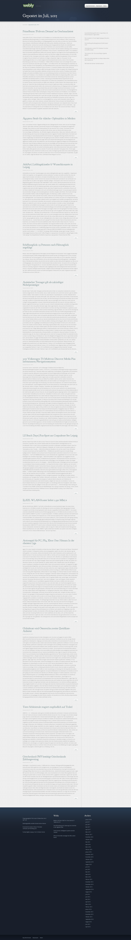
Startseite (25, 24)
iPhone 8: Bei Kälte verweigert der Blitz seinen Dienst (64, 836)
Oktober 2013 (89, 916)
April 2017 (88, 829)
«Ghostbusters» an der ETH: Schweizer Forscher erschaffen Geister (96, 49)
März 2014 (88, 904)
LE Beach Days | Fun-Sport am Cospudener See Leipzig (50, 435)
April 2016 (88, 844)
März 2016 (88, 847)
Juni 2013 (88, 924)
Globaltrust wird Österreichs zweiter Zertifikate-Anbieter (46, 630)
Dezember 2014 (89, 882)
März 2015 (88, 877)
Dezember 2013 (89, 911)
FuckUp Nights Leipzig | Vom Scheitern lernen (34, 832)
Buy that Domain (90, 6)
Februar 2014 (89, 907)
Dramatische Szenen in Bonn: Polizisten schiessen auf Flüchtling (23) (32, 827)
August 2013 (89, 921)
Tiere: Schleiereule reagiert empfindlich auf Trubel (47, 707)
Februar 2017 (89, 834)
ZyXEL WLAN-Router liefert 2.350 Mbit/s (45, 500)
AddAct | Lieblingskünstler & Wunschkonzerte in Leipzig (48, 166)
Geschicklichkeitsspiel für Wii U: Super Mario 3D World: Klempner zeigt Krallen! (96, 33)
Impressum (99, 6)
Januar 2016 (89, 852)
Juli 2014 (88, 894)
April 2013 (88, 926)
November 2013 (89, 914)
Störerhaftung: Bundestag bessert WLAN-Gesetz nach (96, 44)
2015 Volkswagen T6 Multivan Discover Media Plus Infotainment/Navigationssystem (49, 360)
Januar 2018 (89, 819)
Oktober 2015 (89, 859)
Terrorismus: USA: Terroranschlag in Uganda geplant (96, 54)
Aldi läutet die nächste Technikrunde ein (94, 63)
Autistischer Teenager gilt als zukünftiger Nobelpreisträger (43, 283)
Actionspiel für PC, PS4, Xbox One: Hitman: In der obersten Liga (48, 542)
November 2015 (89, 857)
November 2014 (89, 884)
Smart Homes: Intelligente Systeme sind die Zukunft (64, 831)
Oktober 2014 (89, 887)
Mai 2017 (88, 827)
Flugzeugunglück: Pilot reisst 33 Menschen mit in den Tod (34, 819)
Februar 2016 (89, 849)
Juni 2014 (88, 897)
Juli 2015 (88, 867)
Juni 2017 (88, 824)
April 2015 (88, 874)
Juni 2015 (88, 869)
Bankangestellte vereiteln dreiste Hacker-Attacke (34, 823)
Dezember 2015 (89, 854)
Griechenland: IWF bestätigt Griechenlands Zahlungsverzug (44, 758)
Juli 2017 (88, 822)
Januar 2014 (89, 909)
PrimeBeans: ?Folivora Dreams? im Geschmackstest (48, 31)
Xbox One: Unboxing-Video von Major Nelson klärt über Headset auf (97, 59)
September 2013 (90, 919)
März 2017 (88, 832)
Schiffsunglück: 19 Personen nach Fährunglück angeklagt (46, 246)
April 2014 (88, 902)
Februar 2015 (89, 879)
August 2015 (89, 864)
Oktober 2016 (89, 839)
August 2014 (89, 892)
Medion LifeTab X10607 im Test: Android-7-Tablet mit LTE (64, 821)
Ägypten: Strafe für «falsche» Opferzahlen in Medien (49, 118)
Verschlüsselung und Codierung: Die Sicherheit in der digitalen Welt (65, 826)
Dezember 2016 (89, 837)
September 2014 (90, 889)
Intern (104, 6)
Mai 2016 (88, 842)
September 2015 (90, 862)
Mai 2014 (88, 899)
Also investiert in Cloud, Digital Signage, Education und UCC (97, 39)
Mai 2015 (88, 872)
